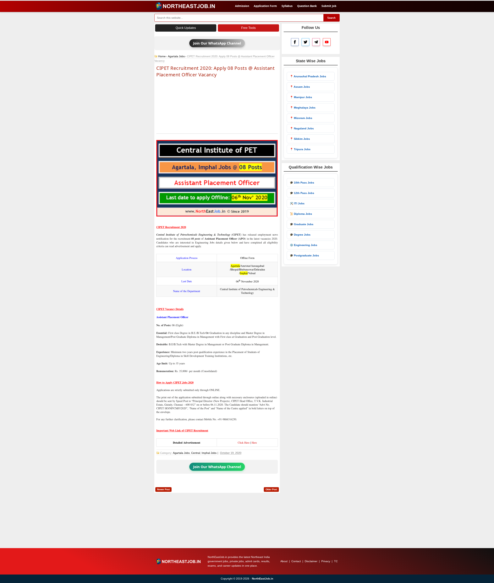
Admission (242, 6)
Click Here (244, 442)
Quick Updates (186, 27)
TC (336, 561)
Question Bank (307, 6)
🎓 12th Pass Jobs (302, 193)
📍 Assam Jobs (300, 86)
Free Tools (248, 27)
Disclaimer (311, 561)
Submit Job (328, 6)
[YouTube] (327, 42)
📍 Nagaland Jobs (302, 128)
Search (331, 17)
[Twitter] (305, 42)
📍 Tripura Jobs (300, 149)
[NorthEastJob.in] (178, 561)
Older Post (271, 489)
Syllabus (287, 6)
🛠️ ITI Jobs (297, 203)
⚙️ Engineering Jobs (303, 245)
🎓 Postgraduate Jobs (304, 255)
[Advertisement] (217, 105)
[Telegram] (316, 42)
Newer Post (163, 489)
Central (195, 452)
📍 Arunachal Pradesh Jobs (308, 76)
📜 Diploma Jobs (301, 213)
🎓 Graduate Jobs (301, 224)
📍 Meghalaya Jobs (303, 107)
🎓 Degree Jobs (300, 234)
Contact (296, 561)
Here (254, 442)
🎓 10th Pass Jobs (302, 182)
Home (162, 56)
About (284, 561)
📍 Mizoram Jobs (301, 118)
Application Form (265, 6)
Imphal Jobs (209, 452)
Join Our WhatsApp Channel (217, 43)
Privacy (325, 561)
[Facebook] (295, 42)
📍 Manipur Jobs (301, 97)
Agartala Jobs (176, 56)
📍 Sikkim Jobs (300, 138)
